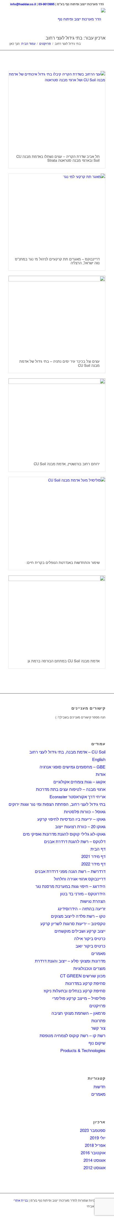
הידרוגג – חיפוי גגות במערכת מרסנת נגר (70, 886)
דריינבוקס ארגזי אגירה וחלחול (79, 878)
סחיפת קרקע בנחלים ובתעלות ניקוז (74, 990)
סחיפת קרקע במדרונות (85, 983)
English (98, 759)
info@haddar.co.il (23, 4)
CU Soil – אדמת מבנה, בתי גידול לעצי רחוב (67, 752)
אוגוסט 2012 (94, 1167)
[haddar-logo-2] (66, 19)
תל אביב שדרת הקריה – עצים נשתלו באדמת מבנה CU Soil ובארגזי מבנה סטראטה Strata (58, 158)
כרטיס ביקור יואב (90, 946)
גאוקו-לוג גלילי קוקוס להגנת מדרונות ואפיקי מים (64, 834)
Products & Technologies (82, 1050)
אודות (100, 774)
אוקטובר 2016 (93, 1152)
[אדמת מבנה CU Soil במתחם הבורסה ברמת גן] (57, 614)
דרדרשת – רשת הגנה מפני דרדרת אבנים (70, 871)
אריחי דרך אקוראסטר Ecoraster (77, 796)
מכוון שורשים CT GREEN (82, 976)
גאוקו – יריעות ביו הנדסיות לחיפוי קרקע (71, 819)
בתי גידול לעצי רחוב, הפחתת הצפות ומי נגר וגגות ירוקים (57, 804)
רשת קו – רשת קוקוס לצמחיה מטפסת (72, 1035)
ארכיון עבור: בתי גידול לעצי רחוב (75, 38)
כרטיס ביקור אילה (89, 938)
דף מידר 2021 (93, 856)
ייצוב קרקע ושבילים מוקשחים (80, 931)
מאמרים (98, 953)
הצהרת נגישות (92, 901)
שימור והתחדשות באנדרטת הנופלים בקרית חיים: (63, 562)
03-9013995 (46, 4)
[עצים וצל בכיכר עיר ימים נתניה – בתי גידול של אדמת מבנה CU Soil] (57, 315)
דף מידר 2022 (93, 864)
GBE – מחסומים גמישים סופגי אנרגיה (72, 767)
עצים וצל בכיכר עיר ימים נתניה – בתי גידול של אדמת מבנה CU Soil (59, 363)
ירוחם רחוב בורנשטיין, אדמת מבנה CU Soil (67, 463)
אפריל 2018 (95, 1145)
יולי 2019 (97, 1137)
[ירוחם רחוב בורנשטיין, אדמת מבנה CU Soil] (57, 417)
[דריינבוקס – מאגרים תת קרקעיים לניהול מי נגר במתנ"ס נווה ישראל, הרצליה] (57, 213)
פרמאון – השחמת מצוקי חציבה (78, 1013)
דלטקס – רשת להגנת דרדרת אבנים (74, 841)
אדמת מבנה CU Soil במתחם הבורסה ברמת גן (64, 660)
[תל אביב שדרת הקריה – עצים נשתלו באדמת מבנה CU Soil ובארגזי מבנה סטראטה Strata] (57, 110)
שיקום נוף (97, 1043)
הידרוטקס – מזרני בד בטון (82, 893)
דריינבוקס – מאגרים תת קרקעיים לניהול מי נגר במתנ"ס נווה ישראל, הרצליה (57, 260)
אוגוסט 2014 (94, 1160)
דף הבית (97, 849)
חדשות (99, 1086)
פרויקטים (97, 1005)
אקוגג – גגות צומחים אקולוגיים (79, 781)
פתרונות (98, 1020)
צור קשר (98, 1028)
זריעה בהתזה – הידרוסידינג (81, 908)
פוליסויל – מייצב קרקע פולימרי (78, 998)
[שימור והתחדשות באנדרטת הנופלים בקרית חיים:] (57, 516)
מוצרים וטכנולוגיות (89, 968)
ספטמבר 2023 (92, 1130)
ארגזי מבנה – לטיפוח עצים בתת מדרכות (70, 789)
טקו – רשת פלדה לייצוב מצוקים (78, 916)
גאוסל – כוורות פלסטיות (84, 811)
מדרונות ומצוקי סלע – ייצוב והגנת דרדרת (70, 961)
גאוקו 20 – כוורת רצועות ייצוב (80, 826)
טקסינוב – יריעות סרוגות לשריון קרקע (72, 923)
